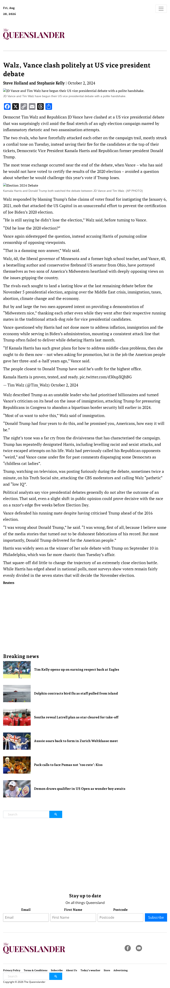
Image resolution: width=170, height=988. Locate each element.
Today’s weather (90, 970)
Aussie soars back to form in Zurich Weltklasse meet (76, 741)
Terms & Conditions (35, 970)
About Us (71, 970)
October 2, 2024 (64, 385)
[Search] (55, 814)
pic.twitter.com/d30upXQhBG (106, 376)
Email (25, 910)
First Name (73, 910)
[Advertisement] (85, 619)
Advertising (120, 970)
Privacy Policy (11, 970)
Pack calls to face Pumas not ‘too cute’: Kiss (68, 765)
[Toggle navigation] (161, 9)
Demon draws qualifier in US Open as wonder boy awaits (79, 789)
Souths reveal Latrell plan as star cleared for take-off (76, 717)
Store (107, 970)
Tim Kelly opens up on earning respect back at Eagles (76, 669)
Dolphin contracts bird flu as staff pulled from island (76, 693)
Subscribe (156, 917)
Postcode (120, 910)
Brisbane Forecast (37, 15)
